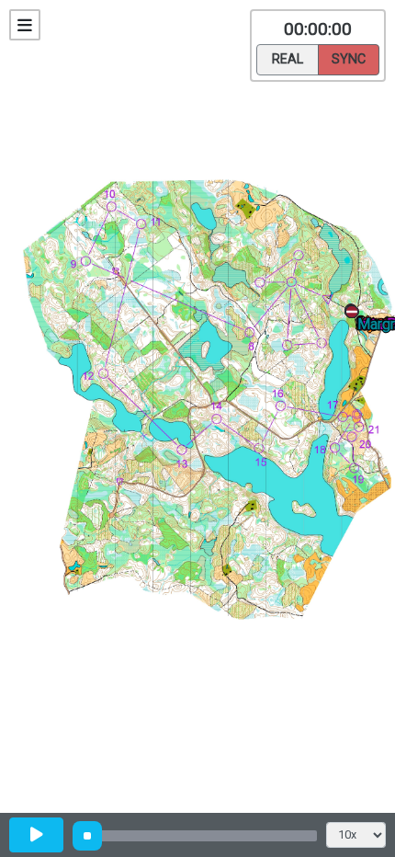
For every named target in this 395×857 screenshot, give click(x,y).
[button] (355, 315)
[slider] (87, 836)
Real (287, 59)
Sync (349, 59)
